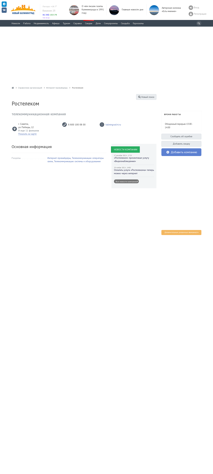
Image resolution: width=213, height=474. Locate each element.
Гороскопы (138, 23)
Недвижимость (41, 23)
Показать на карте (27, 133)
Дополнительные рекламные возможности (181, 232)
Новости (16, 23)
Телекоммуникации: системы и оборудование (77, 161)
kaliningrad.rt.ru (113, 124)
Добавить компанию (183, 152)
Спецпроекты (111, 23)
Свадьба (125, 23)
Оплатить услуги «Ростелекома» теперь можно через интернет (134, 171)
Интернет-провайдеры (59, 158)
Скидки (88, 23)
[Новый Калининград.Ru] (13, 87)
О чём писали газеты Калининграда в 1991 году (93, 9)
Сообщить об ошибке (181, 136)
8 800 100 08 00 (77, 124)
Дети (98, 23)
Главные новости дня (132, 9)
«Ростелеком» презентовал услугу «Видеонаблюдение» (131, 159)
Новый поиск (147, 96)
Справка (77, 23)
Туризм (66, 23)
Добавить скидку (181, 143)
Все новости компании (126, 181)
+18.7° (50, 6)
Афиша (55, 23)
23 (49, 10)
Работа (26, 23)
